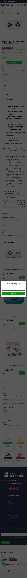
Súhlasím (13, 293)
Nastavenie (13, 290)
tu (14, 286)
